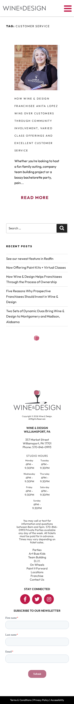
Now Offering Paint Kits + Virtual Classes (36, 267)
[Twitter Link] (37, 599)
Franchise (37, 576)
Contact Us (37, 579)
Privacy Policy (41, 700)
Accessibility (57, 700)
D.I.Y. (37, 561)
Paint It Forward (37, 568)
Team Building (37, 557)
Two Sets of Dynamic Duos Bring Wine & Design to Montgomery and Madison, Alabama (35, 316)
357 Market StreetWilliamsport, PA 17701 (37, 441)
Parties (37, 550)
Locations (37, 572)
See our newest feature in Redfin (29, 259)
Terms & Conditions (20, 700)
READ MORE (35, 197)
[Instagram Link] (49, 599)
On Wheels (37, 565)
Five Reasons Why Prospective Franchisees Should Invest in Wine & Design (32, 296)
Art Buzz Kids (37, 553)
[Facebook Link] (25, 599)
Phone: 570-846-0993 (37, 447)
